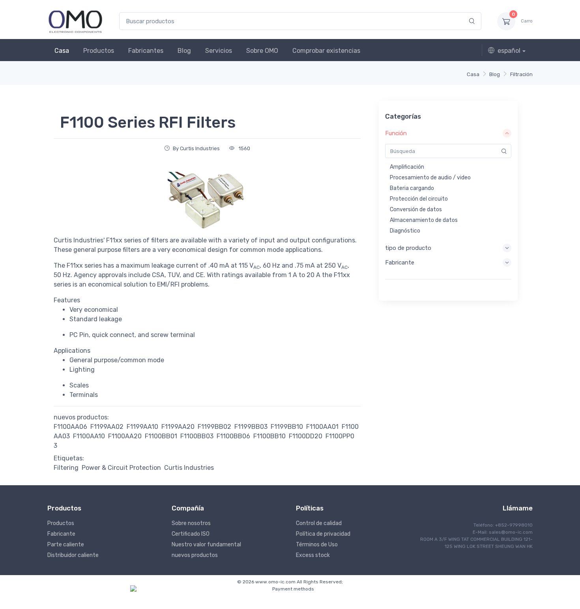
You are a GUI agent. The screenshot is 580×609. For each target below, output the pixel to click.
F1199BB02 (214, 426)
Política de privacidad (323, 534)
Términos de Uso (317, 544)
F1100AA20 (125, 436)
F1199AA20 (178, 426)
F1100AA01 (322, 426)
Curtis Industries (189, 467)
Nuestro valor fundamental (206, 544)
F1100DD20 (305, 436)
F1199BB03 (251, 426)
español (509, 50)
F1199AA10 (142, 426)
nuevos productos (195, 555)
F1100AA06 (70, 426)
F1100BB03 (196, 436)
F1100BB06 (233, 436)
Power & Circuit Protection (121, 467)
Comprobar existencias (326, 50)
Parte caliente (65, 544)
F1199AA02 (106, 426)
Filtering (66, 467)
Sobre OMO (262, 50)
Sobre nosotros (191, 523)
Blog (184, 50)
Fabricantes (145, 50)
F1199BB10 (287, 426)
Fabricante (61, 534)
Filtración (521, 74)
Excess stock (313, 555)
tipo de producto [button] (408, 247)
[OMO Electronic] (75, 21)
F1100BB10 (269, 436)
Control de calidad (319, 523)
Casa (61, 50)
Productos (98, 50)
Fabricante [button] (399, 262)
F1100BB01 (161, 436)
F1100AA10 (89, 436)
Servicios (218, 50)
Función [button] (396, 133)
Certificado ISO (191, 534)
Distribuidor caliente (73, 555)
